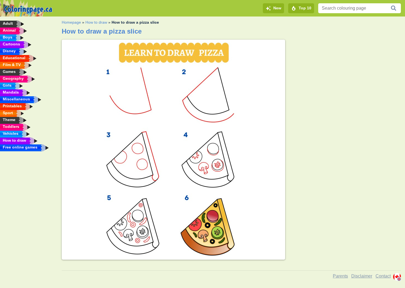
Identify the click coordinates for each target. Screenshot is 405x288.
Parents (340, 276)
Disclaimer (361, 276)
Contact (383, 276)
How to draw (96, 22)
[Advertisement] (345, 78)
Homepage (71, 22)
